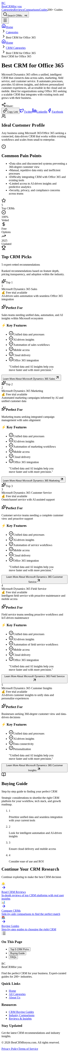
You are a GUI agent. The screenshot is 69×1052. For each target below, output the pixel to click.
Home (12, 990)
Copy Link (12, 112)
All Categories (17, 994)
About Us (14, 997)
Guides (43, 9)
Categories (7, 9)
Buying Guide (17, 953)
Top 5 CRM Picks (19, 949)
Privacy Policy (9, 1048)
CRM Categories (16, 47)
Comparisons (31, 9)
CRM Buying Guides (21, 1011)
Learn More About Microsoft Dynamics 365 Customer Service (34, 579)
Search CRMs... (17, 15)
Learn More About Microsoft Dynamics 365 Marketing (31, 480)
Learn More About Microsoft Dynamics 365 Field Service (34, 676)
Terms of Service (28, 1048)
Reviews (19, 9)
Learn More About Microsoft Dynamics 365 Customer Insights (34, 768)
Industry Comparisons (21, 1015)
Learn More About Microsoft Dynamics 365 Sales (29, 378)
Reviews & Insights (20, 1018)
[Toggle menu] (5, 21)
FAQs (13, 957)
